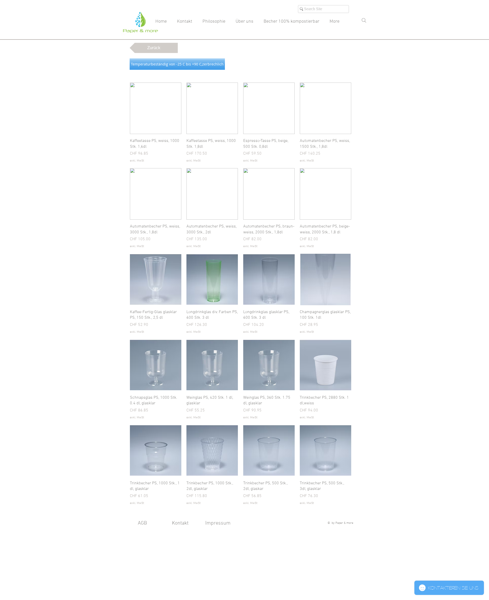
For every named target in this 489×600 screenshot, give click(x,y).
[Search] (364, 20)
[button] (177, 64)
